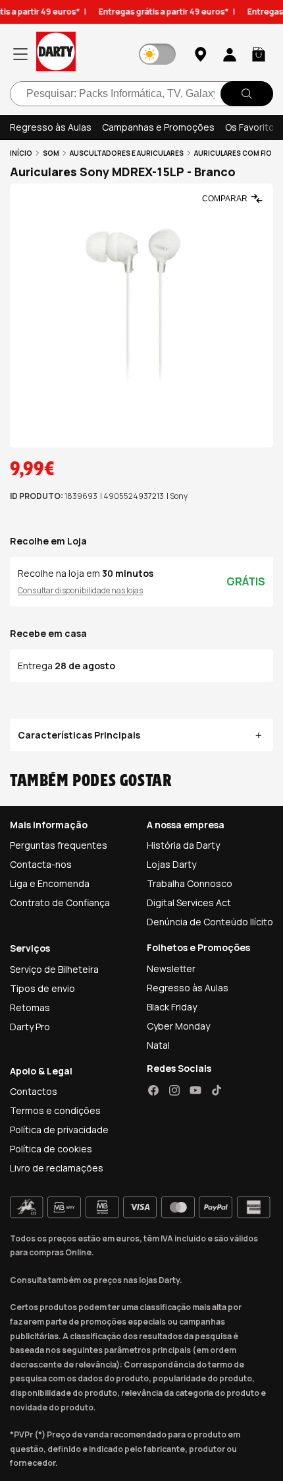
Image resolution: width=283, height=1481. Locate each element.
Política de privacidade (59, 1129)
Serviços (30, 948)
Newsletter (171, 968)
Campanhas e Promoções (158, 127)
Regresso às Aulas (50, 127)
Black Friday (172, 1007)
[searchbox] (141, 93)
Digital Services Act (189, 902)
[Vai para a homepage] (56, 54)
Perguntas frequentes (58, 845)
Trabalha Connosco (189, 883)
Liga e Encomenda (50, 883)
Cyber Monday (178, 1026)
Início (21, 153)
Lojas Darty (171, 864)
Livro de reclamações (56, 1168)
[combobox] (141, 93)
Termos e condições (55, 1110)
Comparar (224, 198)
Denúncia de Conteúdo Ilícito (210, 921)
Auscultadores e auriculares (127, 153)
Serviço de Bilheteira (54, 969)
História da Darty (183, 845)
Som (51, 153)
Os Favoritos (252, 127)
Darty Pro (30, 1026)
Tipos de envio (42, 988)
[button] (258, 54)
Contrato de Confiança (60, 902)
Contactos (33, 1091)
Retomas (30, 1007)
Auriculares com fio (233, 153)
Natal (158, 1045)
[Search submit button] (246, 93)
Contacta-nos (41, 864)
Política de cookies (51, 1148)
